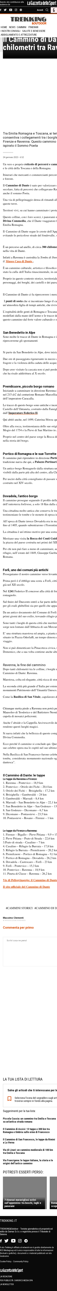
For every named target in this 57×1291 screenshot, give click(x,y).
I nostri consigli (10, 30)
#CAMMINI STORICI (19, 908)
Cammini (21, 27)
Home (4, 27)
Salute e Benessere (33, 30)
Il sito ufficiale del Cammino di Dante (26, 887)
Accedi (40, 10)
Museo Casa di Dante (19, 261)
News (12, 27)
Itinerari (33, 27)
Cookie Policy (6, 1261)
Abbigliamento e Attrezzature (19, 34)
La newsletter (7, 1284)
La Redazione (6, 1276)
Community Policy (20, 1261)
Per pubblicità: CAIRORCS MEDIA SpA (16, 1280)
